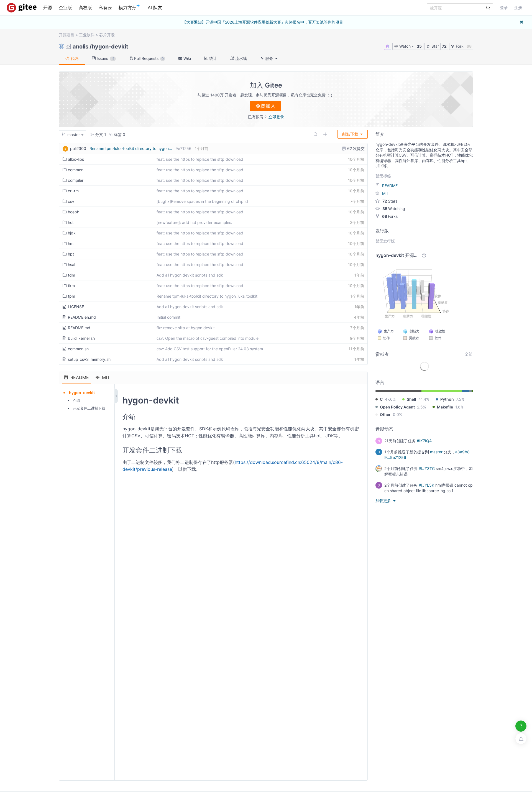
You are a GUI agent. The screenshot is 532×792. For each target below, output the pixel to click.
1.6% (459, 407)
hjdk (72, 233)
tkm (71, 285)
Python (447, 399)
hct (71, 222)
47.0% (390, 399)
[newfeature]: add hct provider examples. (194, 222)
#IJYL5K (426, 485)
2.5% (421, 407)
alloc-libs (76, 159)
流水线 (240, 58)
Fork (459, 46)
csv (71, 201)
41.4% (423, 399)
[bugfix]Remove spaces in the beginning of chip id (202, 201)
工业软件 (86, 34)
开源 (47, 7)
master (436, 451)
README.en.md (82, 317)
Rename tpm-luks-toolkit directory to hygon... (130, 148)
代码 (74, 58)
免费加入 (265, 106)
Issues (105, 58)
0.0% (397, 414)
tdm (71, 275)
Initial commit (168, 317)
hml (71, 243)
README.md (79, 327)
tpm (71, 296)
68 (469, 46)
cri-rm (73, 190)
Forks (390, 216)
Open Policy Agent (397, 407)
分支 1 (100, 134)
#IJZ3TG (427, 468)
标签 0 (119, 134)
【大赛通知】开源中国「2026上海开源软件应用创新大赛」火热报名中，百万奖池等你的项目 (262, 22)
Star (434, 46)
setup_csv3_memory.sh (89, 359)
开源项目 (66, 34)
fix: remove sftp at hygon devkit (186, 327)
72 (444, 46)
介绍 (76, 400)
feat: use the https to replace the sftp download (200, 159)
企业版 (65, 7)
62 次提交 (355, 148)
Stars (389, 201)
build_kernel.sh (81, 338)
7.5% (460, 399)
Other (385, 414)
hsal (71, 264)
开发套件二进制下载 (89, 408)
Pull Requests (148, 58)
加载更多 (383, 500)
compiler (75, 180)
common (75, 169)
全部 (468, 354)
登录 (504, 7)
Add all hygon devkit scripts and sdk (190, 275)
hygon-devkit (110, 46)
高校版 (85, 7)
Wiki (186, 58)
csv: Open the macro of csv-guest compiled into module (208, 338)
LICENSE (76, 306)
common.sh (78, 348)
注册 (518, 7)
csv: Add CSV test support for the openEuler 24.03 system (210, 348)
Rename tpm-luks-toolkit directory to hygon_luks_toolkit (207, 296)
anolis (80, 46)
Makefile (445, 407)
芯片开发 (107, 34)
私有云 (105, 7)
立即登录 (276, 116)
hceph (73, 212)
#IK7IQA (424, 440)
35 (419, 46)
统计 (212, 58)
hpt (71, 254)
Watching (393, 208)
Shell (411, 399)
